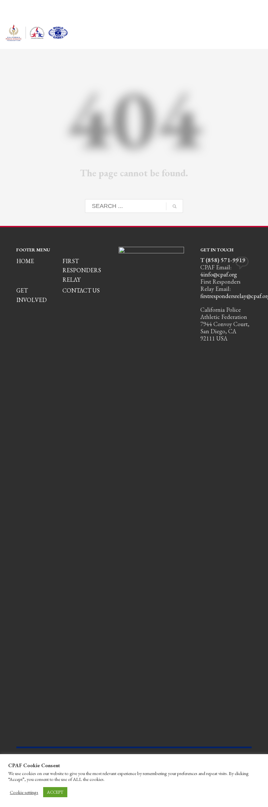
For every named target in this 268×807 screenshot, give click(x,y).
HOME (25, 261)
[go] (174, 206)
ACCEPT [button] (55, 792)
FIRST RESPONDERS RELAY (81, 270)
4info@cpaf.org (218, 274)
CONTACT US (81, 290)
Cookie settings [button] (24, 792)
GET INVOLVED (31, 295)
